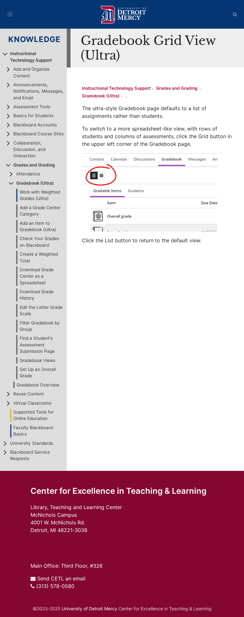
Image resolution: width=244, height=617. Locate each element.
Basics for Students (33, 115)
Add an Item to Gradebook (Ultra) (38, 226)
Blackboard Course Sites (38, 133)
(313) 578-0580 (55, 586)
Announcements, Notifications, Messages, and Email (38, 91)
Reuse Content (28, 393)
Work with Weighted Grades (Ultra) (40, 195)
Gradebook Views (37, 360)
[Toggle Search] (235, 14)
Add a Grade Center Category (40, 210)
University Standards (31, 443)
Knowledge (34, 39)
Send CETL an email (61, 578)
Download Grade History (37, 295)
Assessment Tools (31, 106)
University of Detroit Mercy (89, 608)
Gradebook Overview (38, 384)
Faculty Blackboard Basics (33, 430)
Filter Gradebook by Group (40, 326)
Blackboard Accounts (35, 124)
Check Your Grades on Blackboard (39, 241)
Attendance (28, 173)
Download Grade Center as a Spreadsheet (37, 276)
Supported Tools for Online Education (33, 415)
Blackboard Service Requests (30, 455)
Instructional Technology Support (31, 56)
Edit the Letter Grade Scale (41, 310)
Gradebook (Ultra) (35, 183)
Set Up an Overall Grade (38, 372)
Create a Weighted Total (39, 257)
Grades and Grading (34, 164)
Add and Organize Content (31, 72)
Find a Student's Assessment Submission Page (37, 345)
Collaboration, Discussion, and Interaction (29, 149)
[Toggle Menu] (10, 14)
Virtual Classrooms (32, 403)
